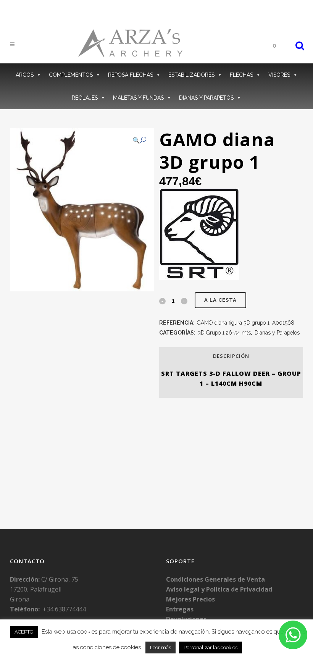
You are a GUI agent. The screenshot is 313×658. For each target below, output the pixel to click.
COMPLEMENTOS (71, 75)
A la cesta (220, 300)
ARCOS (25, 75)
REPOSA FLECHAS (130, 75)
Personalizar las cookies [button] (210, 647)
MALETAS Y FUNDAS (138, 98)
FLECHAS (241, 75)
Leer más (160, 647)
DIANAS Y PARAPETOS (206, 98)
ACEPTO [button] (24, 632)
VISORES (279, 75)
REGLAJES (85, 98)
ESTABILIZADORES (191, 75)
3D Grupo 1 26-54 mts (224, 333)
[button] (139, 140)
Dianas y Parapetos (277, 333)
